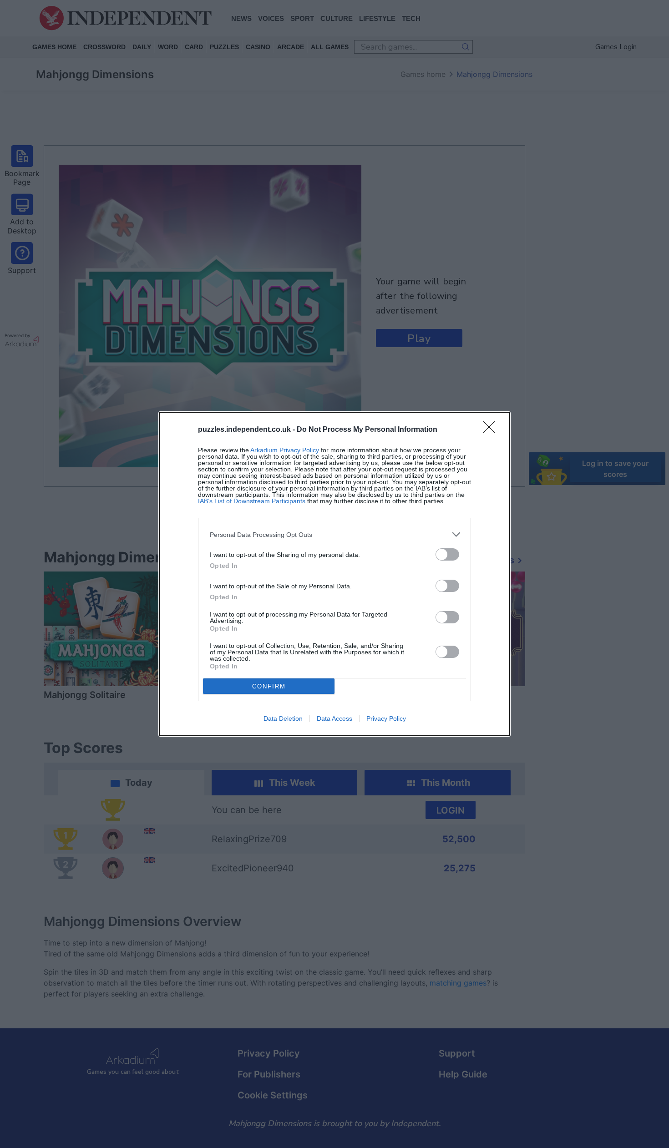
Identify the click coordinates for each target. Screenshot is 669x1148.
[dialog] (334, 574)
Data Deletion (283, 718)
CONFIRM (269, 686)
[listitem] (334, 534)
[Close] (492, 430)
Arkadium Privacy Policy (284, 450)
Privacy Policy (386, 718)
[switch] (447, 554)
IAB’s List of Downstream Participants (251, 501)
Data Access (334, 718)
